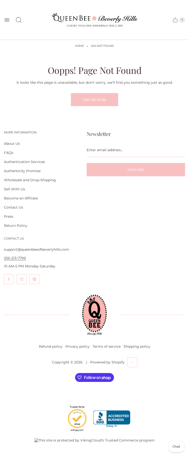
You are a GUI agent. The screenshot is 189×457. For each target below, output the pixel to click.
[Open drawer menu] (6, 20)
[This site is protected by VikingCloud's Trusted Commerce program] (94, 440)
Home (79, 46)
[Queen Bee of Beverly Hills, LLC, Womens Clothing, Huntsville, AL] (111, 418)
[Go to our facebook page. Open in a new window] (9, 279)
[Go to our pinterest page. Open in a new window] (34, 279)
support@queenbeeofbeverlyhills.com (36, 249)
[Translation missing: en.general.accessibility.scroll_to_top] (132, 362)
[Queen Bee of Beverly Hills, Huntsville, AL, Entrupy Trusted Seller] (74, 432)
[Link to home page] (94, 315)
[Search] (18, 20)
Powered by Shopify (107, 362)
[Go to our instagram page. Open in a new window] (22, 279)
